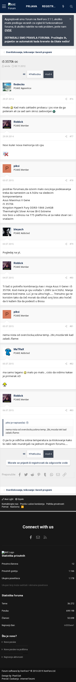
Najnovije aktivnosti (13, 657)
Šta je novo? (9, 636)
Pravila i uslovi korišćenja (32, 504)
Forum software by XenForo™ (29, 671)
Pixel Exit (16, 676)
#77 (71, 136)
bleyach (19, 229)
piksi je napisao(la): (15, 422)
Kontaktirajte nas (10, 504)
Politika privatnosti (55, 504)
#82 (71, 364)
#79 (71, 244)
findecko (19, 84)
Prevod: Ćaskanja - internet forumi (18, 679)
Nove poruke (10, 642)
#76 (71, 99)
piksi (16, 166)
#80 (71, 278)
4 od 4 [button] (48, 74)
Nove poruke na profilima (16, 649)
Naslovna (14, 507)
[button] (4, 6)
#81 (71, 326)
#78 (71, 180)
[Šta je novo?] (63, 6)
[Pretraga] (71, 6)
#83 (71, 410)
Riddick (18, 121)
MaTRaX (19, 349)
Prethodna (35, 74)
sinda (7, 66)
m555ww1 (69, 625)
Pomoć (5, 507)
